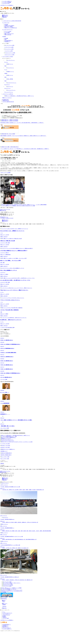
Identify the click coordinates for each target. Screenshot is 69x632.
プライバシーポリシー (7, 627)
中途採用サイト (7, 41)
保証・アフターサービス (9, 33)
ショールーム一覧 (6, 3)
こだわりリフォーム (6, 615)
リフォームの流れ (8, 31)
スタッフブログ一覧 (4, 428)
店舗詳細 (2, 463)
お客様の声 (5, 100)
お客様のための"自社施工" (9, 25)
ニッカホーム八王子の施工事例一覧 (7, 327)
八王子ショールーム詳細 (4, 172)
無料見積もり (5, 16)
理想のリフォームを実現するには (11, 27)
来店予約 (5, 17)
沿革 (5, 39)
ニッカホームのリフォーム (11, 20)
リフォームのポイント (7, 56)
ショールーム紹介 (8, 101)
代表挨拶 (6, 24)
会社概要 (6, 38)
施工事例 (5, 99)
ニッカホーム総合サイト (7, 1)
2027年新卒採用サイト (9, 40)
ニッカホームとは (6, 22)
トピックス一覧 (3, 379)
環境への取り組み (8, 34)
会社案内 (4, 36)
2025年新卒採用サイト (7, 624)
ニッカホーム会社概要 (7, 2)
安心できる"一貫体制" (9, 26)
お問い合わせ (5, 15)
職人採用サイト (5, 626)
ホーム (3, 611)
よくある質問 (7, 32)
